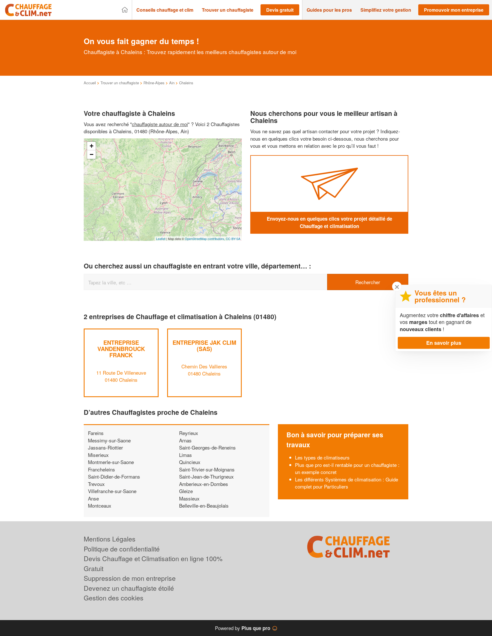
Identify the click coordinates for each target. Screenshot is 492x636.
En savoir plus (443, 342)
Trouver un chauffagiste (120, 82)
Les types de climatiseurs (322, 457)
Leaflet (160, 238)
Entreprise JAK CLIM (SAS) (204, 345)
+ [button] (91, 145)
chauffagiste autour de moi (160, 124)
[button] (165, 10)
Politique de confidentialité (122, 548)
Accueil (90, 82)
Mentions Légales (110, 538)
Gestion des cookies (114, 597)
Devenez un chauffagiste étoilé (129, 588)
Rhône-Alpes (154, 82)
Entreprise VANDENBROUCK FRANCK (121, 348)
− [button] (91, 154)
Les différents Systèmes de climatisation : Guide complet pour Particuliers (346, 483)
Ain (172, 82)
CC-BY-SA (233, 238)
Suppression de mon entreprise (130, 578)
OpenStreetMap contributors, (205, 238)
